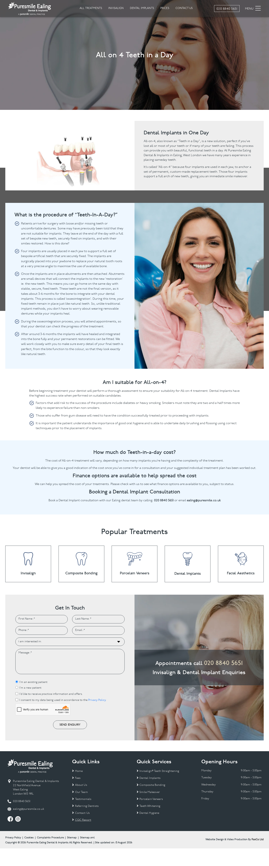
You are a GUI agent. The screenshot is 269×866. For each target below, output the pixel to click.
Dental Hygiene (149, 813)
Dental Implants (149, 778)
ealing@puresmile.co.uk (28, 809)
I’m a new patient (30, 688)
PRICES (164, 8)
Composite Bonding (152, 785)
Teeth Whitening (149, 806)
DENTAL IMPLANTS (142, 8)
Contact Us (82, 813)
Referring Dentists (87, 806)
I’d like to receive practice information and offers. (51, 694)
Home (79, 771)
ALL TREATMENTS (91, 8)
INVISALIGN (116, 8)
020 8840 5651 (223, 663)
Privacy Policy (97, 700)
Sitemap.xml (87, 838)
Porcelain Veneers (151, 799)
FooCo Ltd (258, 839)
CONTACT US (184, 8)
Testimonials (83, 799)
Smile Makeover (149, 792)
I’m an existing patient (33, 682)
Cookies (29, 838)
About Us (81, 785)
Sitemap (72, 838)
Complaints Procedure (50, 838)
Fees (78, 778)
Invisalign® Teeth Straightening (159, 771)
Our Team (81, 792)
